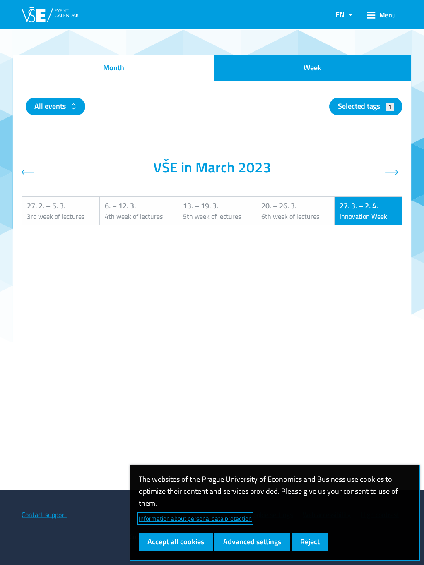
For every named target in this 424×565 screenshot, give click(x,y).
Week (312, 67)
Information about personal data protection (195, 518)
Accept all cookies (175, 541)
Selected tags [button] (364, 106)
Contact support (44, 515)
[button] (381, 15)
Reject (310, 541)
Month (113, 67)
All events (50, 106)
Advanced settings (252, 541)
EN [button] (339, 14)
